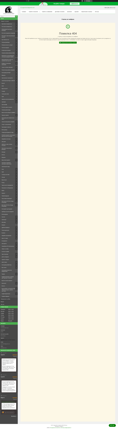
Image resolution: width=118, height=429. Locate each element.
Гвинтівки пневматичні (7, 23)
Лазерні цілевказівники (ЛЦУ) (8, 53)
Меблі (3, 190)
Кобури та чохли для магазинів (6, 64)
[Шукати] (16, 16)
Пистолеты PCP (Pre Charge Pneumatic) (7, 202)
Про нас (2, 304)
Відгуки (2, 301)
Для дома (4, 141)
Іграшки (3, 225)
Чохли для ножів (5, 94)
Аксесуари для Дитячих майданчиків (7, 271)
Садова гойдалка (5, 296)
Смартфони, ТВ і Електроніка (8, 246)
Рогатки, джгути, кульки (7, 107)
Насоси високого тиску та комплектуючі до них (7, 60)
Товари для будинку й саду (7, 132)
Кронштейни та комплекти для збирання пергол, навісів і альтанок (8, 290)
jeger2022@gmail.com (5, 343)
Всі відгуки (13, 416)
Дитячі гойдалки (5, 256)
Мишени (3, 75)
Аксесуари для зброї (6, 72)
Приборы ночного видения (8, 211)
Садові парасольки (6, 293)
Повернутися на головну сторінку (68, 42)
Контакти (69, 11)
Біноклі (3, 83)
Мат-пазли (4, 267)
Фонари (3, 152)
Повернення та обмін (5, 299)
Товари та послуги (5, 21)
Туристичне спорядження (7, 185)
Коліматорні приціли (6, 50)
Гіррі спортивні (5, 254)
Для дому (4, 222)
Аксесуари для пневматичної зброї (8, 118)
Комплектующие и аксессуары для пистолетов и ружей (8, 135)
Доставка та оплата (59, 11)
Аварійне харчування (6, 235)
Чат (113, 425)
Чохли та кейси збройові (7, 67)
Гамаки (3, 274)
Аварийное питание (6, 139)
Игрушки (3, 157)
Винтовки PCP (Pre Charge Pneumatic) (7, 205)
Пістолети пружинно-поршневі (8, 33)
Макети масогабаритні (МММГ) (8, 112)
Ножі (3, 86)
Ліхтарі (3, 177)
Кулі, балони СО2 (5, 39)
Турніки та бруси (5, 259)
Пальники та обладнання (7, 187)
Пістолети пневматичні (7, 26)
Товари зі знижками (47, 11)
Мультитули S (5, 88)
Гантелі (3, 217)
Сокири (3, 91)
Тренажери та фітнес (6, 127)
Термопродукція (5, 195)
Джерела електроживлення (8, 99)
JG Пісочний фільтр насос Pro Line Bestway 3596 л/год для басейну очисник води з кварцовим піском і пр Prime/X (8, 406)
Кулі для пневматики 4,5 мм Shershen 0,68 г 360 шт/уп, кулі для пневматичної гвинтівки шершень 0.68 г (8, 368)
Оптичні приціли (5, 47)
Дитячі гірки (4, 262)
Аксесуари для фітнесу (6, 264)
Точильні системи (5, 174)
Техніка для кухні (5, 230)
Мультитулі (4, 179)
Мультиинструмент (6, 160)
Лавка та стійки (5, 248)
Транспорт (4, 219)
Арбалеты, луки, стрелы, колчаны (7, 145)
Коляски (3, 233)
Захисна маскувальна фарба (8, 121)
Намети (3, 193)
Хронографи (4, 104)
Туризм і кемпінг (5, 115)
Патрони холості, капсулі (7, 45)
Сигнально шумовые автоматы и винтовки (6, 163)
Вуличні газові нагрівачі (7, 280)
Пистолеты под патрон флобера (7, 149)
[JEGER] (9, 9)
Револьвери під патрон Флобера (7, 30)
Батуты (3, 154)
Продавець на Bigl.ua (59, 426)
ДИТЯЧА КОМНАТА (5, 227)
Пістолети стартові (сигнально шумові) (8, 36)
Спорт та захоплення (6, 124)
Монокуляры (4, 129)
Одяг (3, 96)
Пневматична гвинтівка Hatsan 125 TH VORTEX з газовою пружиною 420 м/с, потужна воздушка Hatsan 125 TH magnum (8, 362)
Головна (24, 11)
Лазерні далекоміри (6, 109)
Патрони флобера (6, 42)
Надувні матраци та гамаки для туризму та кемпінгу (8, 277)
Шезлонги (4, 283)
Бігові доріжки (5, 214)
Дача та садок (5, 238)
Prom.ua (65, 425)
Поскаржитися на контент (55, 427)
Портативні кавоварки (7, 198)
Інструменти (4, 240)
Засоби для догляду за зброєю (8, 80)
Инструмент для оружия (7, 209)
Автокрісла (4, 243)
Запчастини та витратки (7, 78)
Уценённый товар (6, 166)
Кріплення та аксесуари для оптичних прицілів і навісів (8, 56)
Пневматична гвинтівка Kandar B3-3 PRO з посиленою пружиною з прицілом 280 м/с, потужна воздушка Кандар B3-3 (8, 388)
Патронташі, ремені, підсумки (8, 70)
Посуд (3, 182)
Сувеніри (4, 101)
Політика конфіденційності (66, 427)
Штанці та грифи (5, 251)
